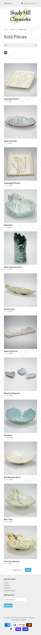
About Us (7, 585)
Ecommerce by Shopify (19, 620)
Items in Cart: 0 (30, 3)
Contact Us (7, 588)
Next (28, 570)
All (5, 52)
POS (30, 618)
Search (6, 583)
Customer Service (9, 590)
